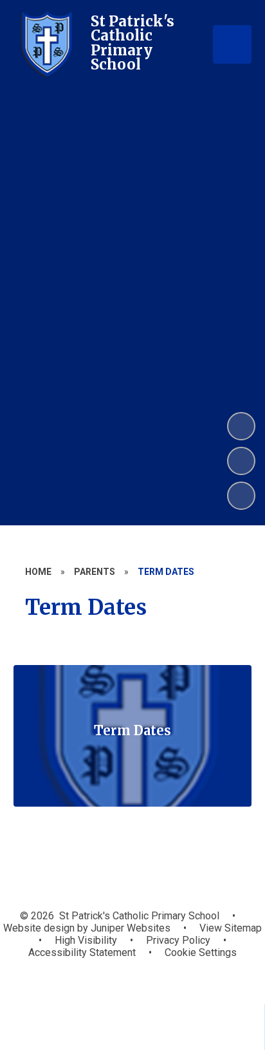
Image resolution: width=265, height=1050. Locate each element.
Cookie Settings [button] (201, 952)
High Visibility (86, 940)
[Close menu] (232, 44)
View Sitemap (230, 928)
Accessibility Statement (82, 952)
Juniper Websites (129, 928)
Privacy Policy (178, 940)
